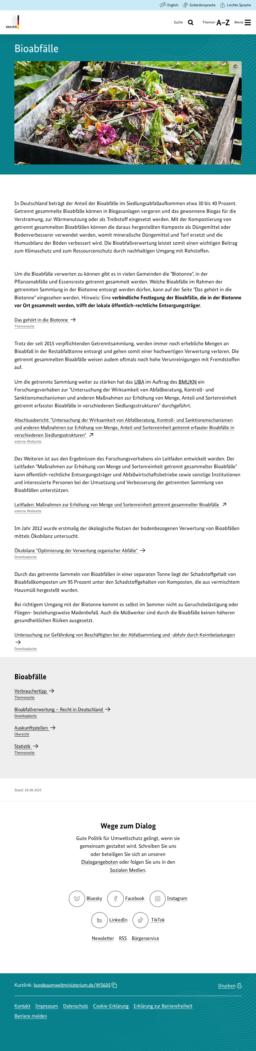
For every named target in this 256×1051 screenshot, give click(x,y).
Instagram (177, 898)
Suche (178, 22)
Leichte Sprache (239, 5)
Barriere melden (30, 1016)
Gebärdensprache (203, 5)
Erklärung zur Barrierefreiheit (163, 1006)
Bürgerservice (145, 938)
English (172, 5)
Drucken (226, 986)
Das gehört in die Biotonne (41, 322)
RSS (123, 938)
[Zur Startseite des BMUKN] (12, 22)
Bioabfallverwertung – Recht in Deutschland (59, 712)
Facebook (134, 898)
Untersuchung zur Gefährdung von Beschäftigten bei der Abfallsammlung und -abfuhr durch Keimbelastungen (124, 641)
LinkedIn (118, 920)
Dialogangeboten (99, 862)
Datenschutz (75, 1006)
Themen (208, 24)
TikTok (158, 920)
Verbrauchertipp (31, 694)
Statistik (24, 749)
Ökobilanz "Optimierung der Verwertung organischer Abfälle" (76, 553)
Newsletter (103, 938)
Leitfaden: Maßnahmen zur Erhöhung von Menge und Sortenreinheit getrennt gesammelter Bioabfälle (117, 507)
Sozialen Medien (127, 870)
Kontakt (22, 1006)
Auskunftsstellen (31, 730)
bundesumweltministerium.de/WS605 (72, 985)
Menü (238, 22)
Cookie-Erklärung (111, 1006)
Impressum (46, 1006)
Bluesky (94, 898)
